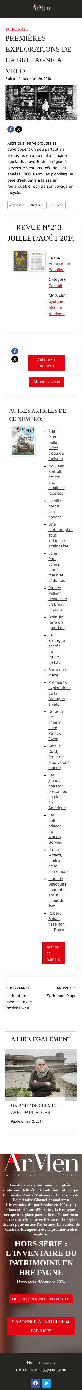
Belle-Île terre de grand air (56, 622)
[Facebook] (10, 129)
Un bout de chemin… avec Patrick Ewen (18, 998)
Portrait (17, 29)
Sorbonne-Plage (62, 992)
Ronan (23, 78)
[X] (18, 129)
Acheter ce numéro (53, 953)
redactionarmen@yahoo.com (41, 1369)
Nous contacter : (41, 1362)
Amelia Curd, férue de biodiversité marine (59, 757)
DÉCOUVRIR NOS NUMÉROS (41, 1298)
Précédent (11, 1095)
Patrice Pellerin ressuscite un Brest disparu (57, 599)
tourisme (56, 205)
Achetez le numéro (46, 362)
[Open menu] (67, 8)
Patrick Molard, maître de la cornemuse (58, 860)
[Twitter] (46, 1383)
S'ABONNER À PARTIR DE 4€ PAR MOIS (41, 1326)
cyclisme (16, 205)
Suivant (71, 1095)
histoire (36, 205)
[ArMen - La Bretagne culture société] (41, 7)
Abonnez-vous (46, 381)
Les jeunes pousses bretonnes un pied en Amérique (57, 791)
